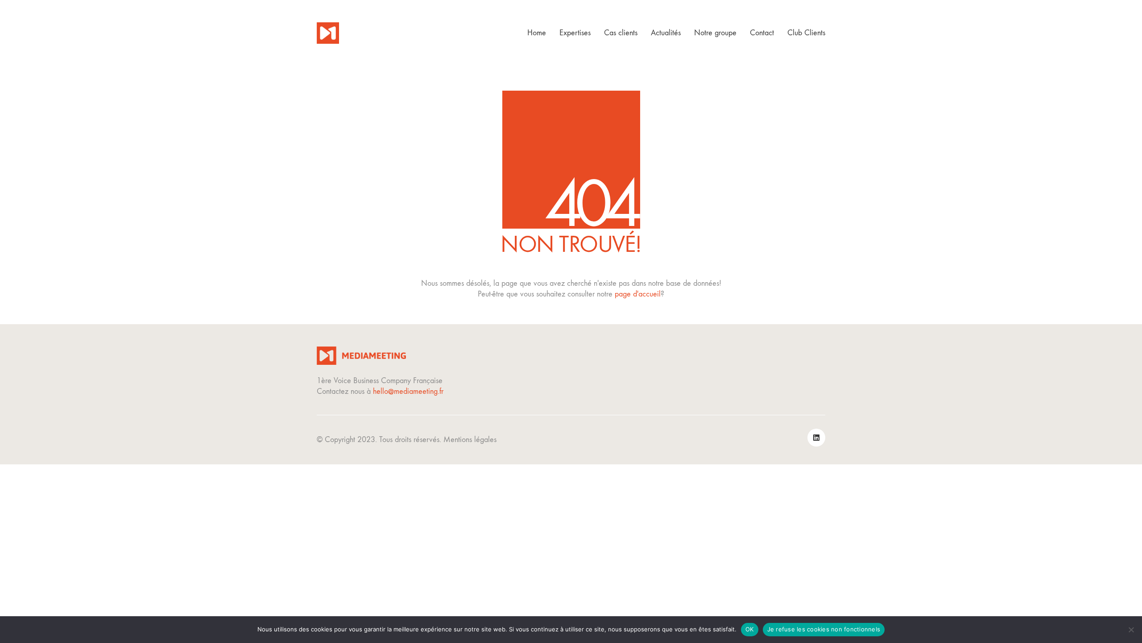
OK (749, 629)
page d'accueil (638, 294)
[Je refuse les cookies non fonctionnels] (1130, 629)
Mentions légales (470, 439)
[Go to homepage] (328, 33)
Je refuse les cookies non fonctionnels (824, 629)
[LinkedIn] (816, 438)
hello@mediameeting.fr (408, 391)
